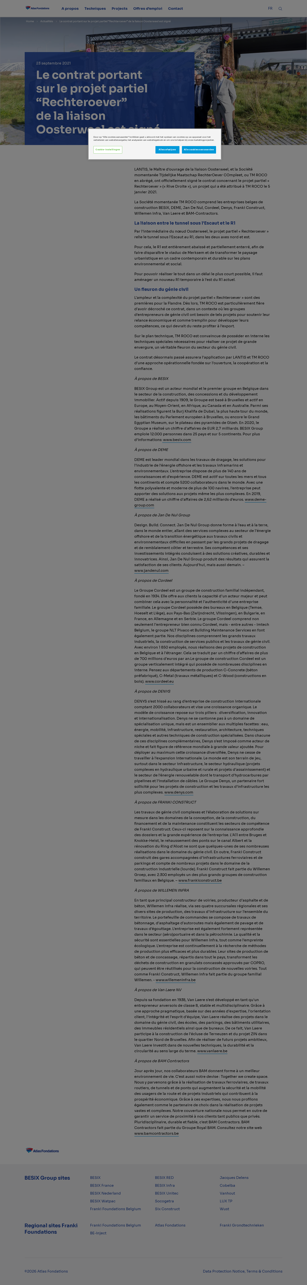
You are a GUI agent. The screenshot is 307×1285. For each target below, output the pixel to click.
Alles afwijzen (167, 149)
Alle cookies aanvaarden (199, 149)
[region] (154, 144)
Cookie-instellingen (107, 149)
